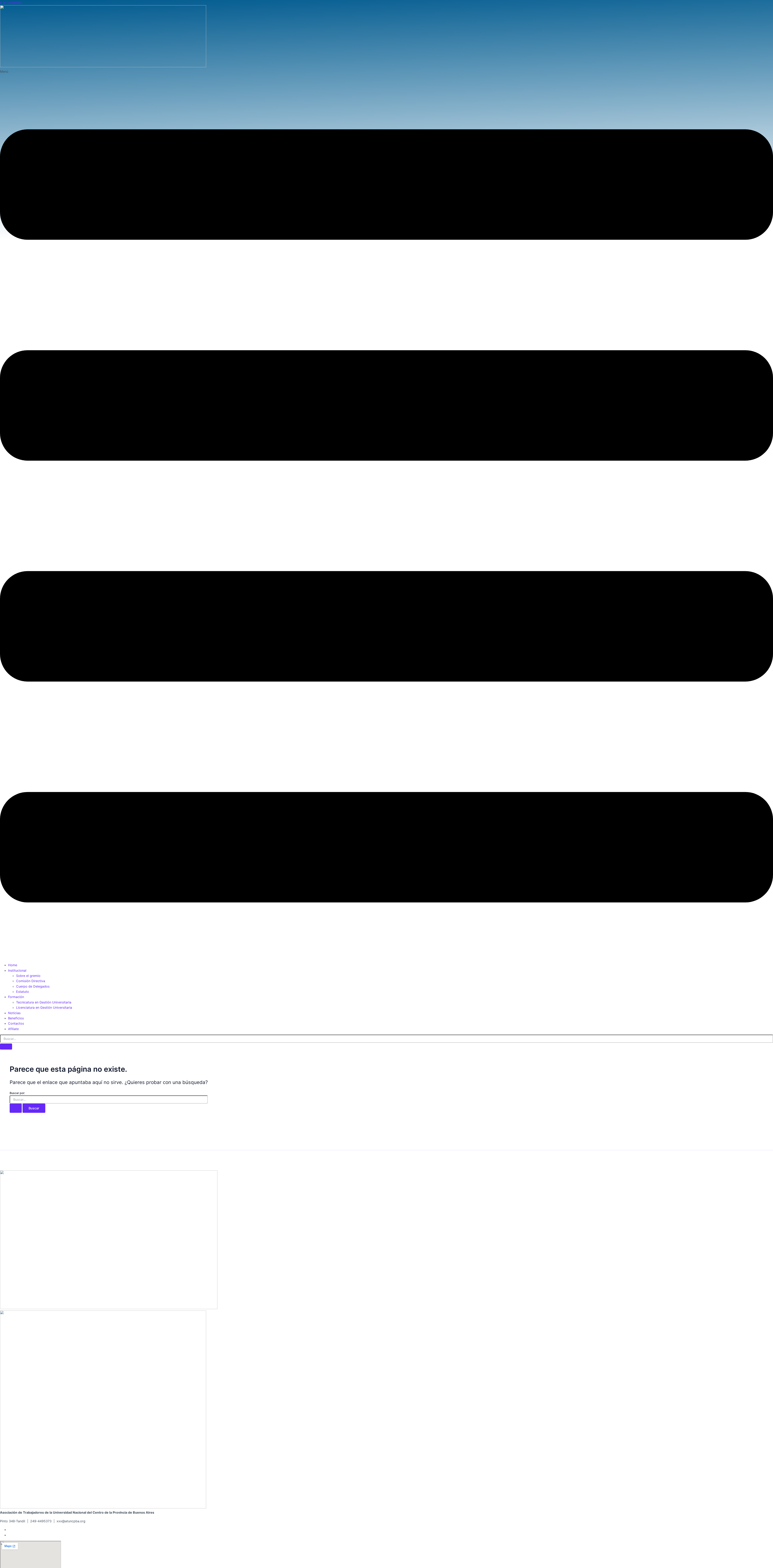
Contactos (16, 1023)
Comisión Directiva (30, 981)
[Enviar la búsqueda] (16, 1108)
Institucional (17, 970)
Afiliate (13, 1029)
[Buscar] (6, 1047)
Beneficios (16, 1018)
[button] (386, 514)
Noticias (14, 1013)
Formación (16, 997)
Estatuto (22, 992)
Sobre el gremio (28, 976)
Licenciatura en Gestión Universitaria (44, 1007)
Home (12, 965)
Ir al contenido (11, 3)
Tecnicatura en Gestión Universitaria (43, 1002)
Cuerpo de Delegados (33, 986)
